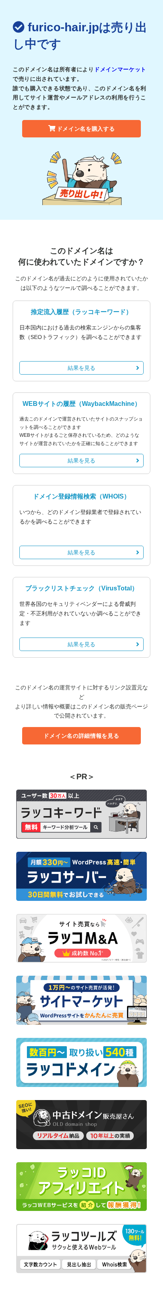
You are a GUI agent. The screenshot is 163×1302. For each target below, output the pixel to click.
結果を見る (81, 368)
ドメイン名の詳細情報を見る (81, 736)
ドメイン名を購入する (86, 129)
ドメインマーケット (120, 69)
